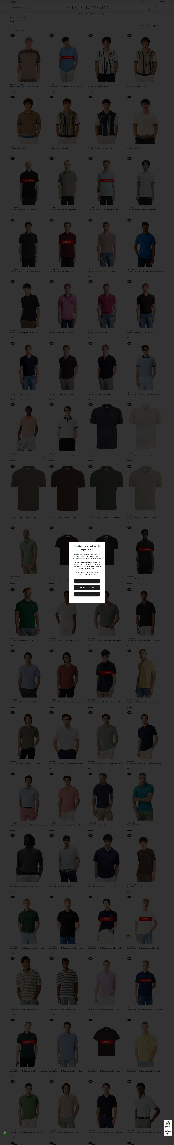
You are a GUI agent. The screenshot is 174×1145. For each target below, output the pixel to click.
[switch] (168, 1134)
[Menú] (171, 1121)
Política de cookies (90, 574)
